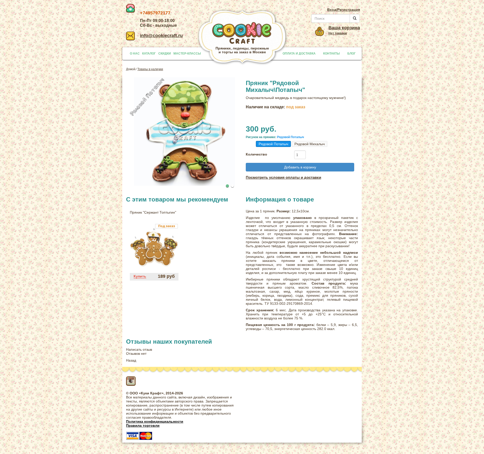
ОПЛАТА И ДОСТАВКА (299, 53)
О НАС (135, 53)
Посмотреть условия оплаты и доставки (283, 177)
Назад (131, 360)
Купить (140, 276)
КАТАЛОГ (149, 53)
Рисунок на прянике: (261, 137)
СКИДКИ (164, 53)
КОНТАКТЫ (331, 53)
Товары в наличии (150, 69)
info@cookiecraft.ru (161, 35)
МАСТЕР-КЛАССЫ (187, 53)
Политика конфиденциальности (154, 421)
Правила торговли (143, 425)
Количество (256, 154)
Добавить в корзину (300, 167)
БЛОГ (351, 53)
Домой (130, 69)
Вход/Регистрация (343, 10)
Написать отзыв (139, 349)
